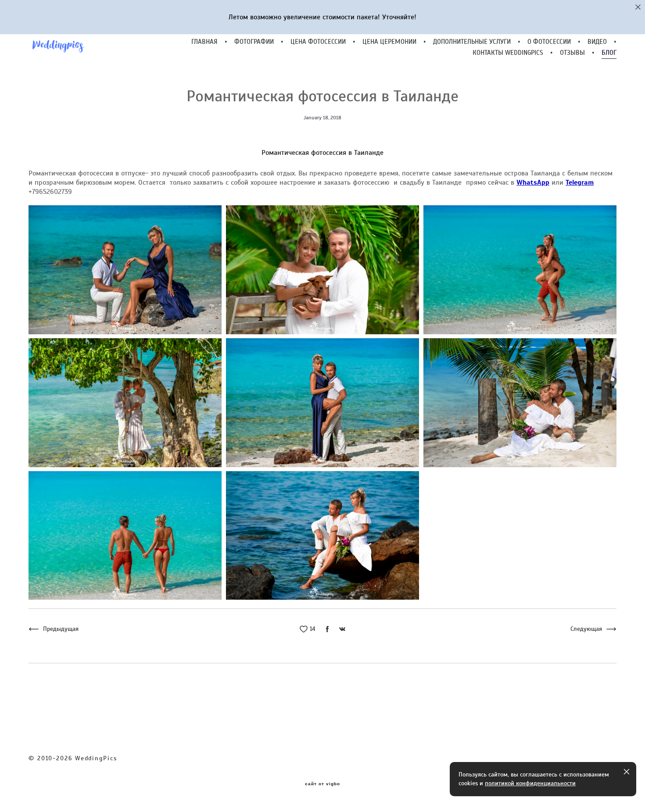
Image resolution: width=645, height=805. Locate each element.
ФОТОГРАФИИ (254, 42)
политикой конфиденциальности (530, 783)
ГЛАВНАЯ (204, 42)
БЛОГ (609, 53)
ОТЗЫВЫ (572, 53)
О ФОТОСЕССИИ (549, 42)
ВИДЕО (597, 42)
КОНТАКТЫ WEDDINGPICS (508, 53)
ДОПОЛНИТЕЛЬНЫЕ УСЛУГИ (472, 42)
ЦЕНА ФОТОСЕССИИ (318, 42)
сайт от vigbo (322, 784)
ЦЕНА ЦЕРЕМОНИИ (389, 42)
